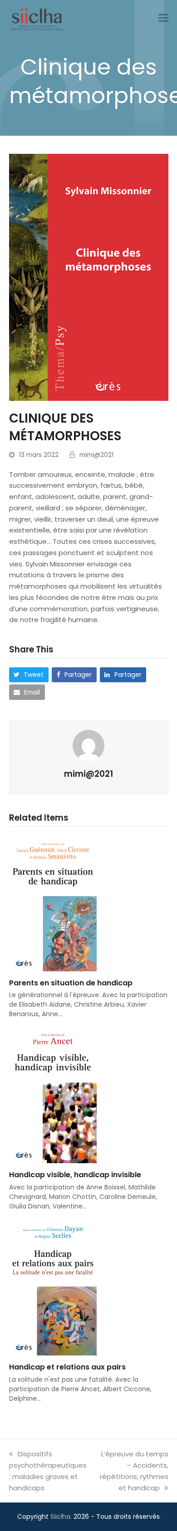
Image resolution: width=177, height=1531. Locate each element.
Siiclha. (61, 1516)
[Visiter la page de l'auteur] (88, 745)
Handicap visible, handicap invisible (75, 1175)
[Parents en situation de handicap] (53, 903)
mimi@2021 (96, 454)
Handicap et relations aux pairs (67, 1367)
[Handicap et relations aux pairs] (53, 1287)
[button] (163, 19)
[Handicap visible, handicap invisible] (53, 1095)
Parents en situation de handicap (71, 983)
